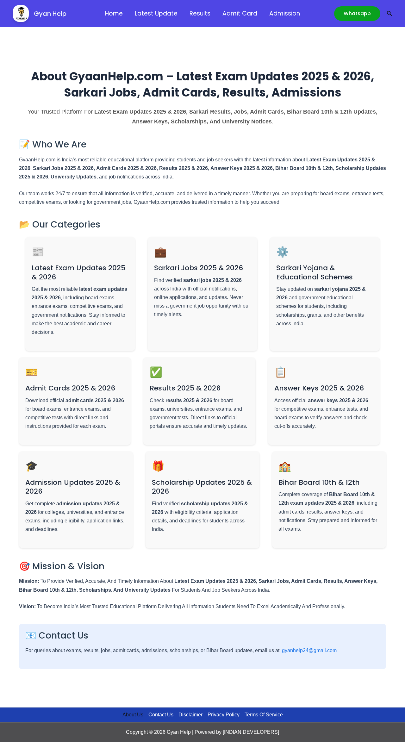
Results (200, 13)
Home (114, 13)
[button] (357, 13)
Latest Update (156, 13)
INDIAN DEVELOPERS (251, 732)
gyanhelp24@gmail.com (309, 650)
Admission (284, 13)
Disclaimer (190, 714)
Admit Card (239, 13)
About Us (132, 714)
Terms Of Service (264, 714)
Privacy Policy (224, 714)
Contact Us (160, 714)
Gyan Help (50, 13)
